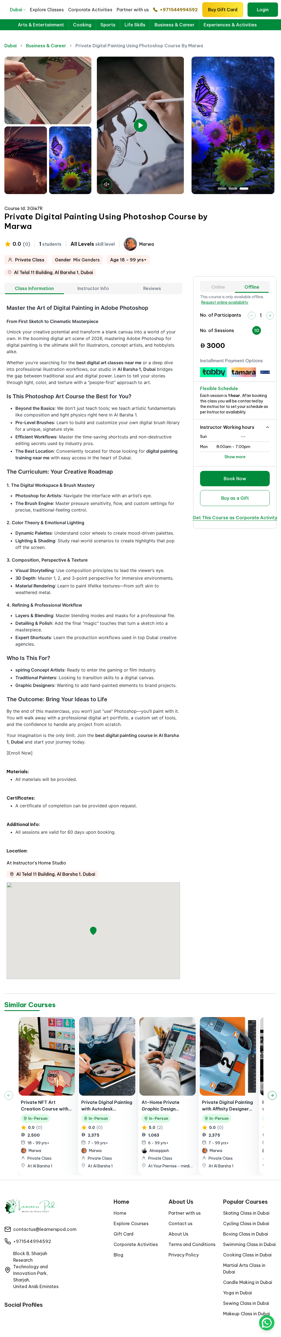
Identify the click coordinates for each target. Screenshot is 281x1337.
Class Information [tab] (34, 288)
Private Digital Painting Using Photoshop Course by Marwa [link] (139, 45)
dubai (10, 45)
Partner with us (133, 9)
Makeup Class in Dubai (246, 1313)
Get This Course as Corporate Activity (235, 517)
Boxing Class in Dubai (245, 1234)
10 (256, 330)
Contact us (180, 1223)
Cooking (82, 24)
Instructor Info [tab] (93, 288)
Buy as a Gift (235, 498)
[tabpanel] (93, 641)
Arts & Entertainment (41, 24)
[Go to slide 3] (244, 188)
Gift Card (123, 1234)
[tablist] (93, 288)
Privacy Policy (183, 1255)
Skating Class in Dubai (246, 1213)
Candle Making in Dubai (247, 1282)
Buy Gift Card (222, 9)
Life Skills (135, 24)
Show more (235, 456)
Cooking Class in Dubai (247, 1255)
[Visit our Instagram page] (18, 1316)
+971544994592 (179, 9)
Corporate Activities (90, 9)
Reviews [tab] (152, 288)
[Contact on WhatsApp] (266, 1322)
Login (263, 9)
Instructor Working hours (227, 427)
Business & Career (174, 24)
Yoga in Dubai (237, 1292)
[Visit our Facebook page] (7, 1316)
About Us (178, 1234)
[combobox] (18, 9)
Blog (118, 1255)
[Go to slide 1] (222, 188)
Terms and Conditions (191, 1244)
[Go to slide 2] (233, 188)
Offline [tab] (252, 287)
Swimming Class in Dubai (249, 1244)
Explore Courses (131, 1223)
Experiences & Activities (230, 24)
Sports (108, 24)
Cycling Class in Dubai (246, 1223)
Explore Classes (47, 9)
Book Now (235, 478)
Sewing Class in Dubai (246, 1303)
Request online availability (224, 302)
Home (120, 1213)
